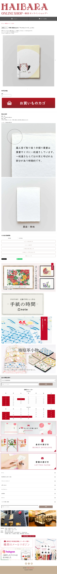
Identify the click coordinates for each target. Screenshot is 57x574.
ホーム (2, 23)
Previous (2, 60)
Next (55, 60)
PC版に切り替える (30, 567)
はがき (13, 23)
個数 (2, 93)
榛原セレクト (7, 23)
